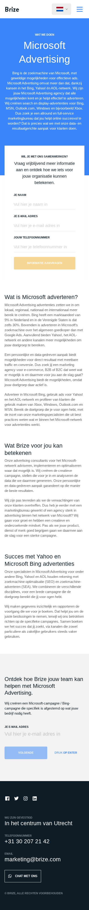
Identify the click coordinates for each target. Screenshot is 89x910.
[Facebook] (7, 798)
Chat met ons (26, 876)
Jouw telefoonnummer (32, 237)
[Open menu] (79, 9)
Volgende (26, 752)
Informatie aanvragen (44, 263)
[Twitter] (16, 798)
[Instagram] (25, 798)
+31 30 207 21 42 (27, 841)
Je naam (20, 195)
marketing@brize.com (33, 859)
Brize (12, 9)
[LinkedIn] (34, 798)
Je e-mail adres (26, 216)
